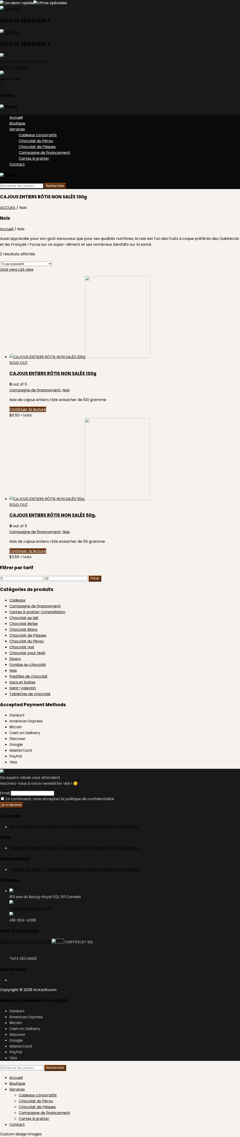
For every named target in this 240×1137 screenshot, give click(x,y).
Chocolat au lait (23, 618)
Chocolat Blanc (23, 629)
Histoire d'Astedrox (121, 826)
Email (5, 793)
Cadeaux (17, 600)
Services (17, 129)
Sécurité (93, 869)
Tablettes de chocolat (30, 694)
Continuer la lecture (27, 409)
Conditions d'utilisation (64, 869)
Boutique (17, 123)
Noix (66, 390)
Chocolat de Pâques (37, 146)
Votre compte (13, 67)
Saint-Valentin (22, 688)
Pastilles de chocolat (28, 676)
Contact (17, 164)
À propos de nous (55, 826)
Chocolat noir (21, 647)
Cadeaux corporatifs (38, 135)
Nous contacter (23, 826)
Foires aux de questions (66, 848)
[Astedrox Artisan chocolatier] (10, 8)
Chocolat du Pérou (36, 141)
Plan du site (129, 869)
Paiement (18, 848)
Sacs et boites (22, 682)
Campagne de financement (44, 152)
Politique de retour (26, 869)
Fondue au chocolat (27, 664)
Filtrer (94, 578)
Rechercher (55, 186)
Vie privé (110, 869)
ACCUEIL (7, 207)
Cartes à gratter (34, 158)
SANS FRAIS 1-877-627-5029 (26, 942)
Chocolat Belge (23, 623)
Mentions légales (87, 826)
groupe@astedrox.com (30, 908)
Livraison (36, 848)
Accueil (16, 117)
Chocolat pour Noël (27, 653)
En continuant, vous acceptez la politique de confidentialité (59, 799)
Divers (15, 658)
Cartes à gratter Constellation (37, 612)
